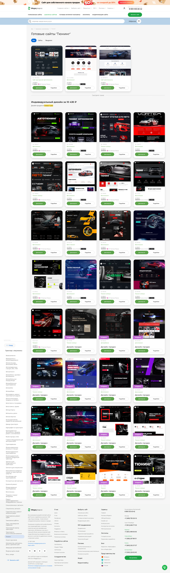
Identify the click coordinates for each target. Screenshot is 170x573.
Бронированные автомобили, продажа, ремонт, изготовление (13, 432)
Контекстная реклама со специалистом (84, 547)
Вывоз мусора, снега (12, 437)
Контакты (57, 526)
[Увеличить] (59, 68)
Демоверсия (39, 88)
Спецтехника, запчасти (13, 508)
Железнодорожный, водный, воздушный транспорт (12, 457)
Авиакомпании (10, 355)
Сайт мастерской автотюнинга (42, 80)
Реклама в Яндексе (106, 515)
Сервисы (110, 8)
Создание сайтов (63, 8)
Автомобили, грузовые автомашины (13, 375)
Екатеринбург (128, 550)
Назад (11, 345)
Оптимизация (81, 531)
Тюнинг (8, 536)
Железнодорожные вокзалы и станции (12, 448)
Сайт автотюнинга (107, 80)
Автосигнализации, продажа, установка (12, 399)
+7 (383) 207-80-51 (131, 539)
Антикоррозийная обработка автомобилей (13, 420)
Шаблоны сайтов (50, 14)
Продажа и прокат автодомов (11, 495)
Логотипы (86, 14)
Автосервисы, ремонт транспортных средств (13, 395)
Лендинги (48, 40)
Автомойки (9, 388)
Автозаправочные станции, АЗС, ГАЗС (12, 367)
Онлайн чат (104, 521)
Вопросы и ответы (59, 531)
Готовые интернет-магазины (69, 14)
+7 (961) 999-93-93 (131, 532)
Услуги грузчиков (11, 540)
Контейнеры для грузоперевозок (11, 477)
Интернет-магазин (59, 552)
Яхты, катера (10, 554)
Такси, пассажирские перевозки (12, 524)
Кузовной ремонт (11, 484)
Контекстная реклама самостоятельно (88, 551)
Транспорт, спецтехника (13, 351)
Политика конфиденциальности (37, 543)
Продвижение (82, 528)
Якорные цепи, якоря (12, 551)
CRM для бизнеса (105, 518)
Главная (103, 513)
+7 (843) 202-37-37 (131, 545)
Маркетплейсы (83, 563)
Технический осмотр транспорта (12, 528)
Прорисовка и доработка (108, 539)
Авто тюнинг (71, 244)
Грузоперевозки (11, 444)
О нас (55, 515)
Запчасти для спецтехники (14, 467)
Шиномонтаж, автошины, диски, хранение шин (14, 543)
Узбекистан (107, 562)
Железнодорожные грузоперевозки (12, 452)
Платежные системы (60, 537)
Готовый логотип (106, 536)
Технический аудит (83, 539)
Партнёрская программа (61, 563)
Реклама (101, 8)
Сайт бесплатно (58, 565)
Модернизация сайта (100, 14)
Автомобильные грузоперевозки (11, 384)
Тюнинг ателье (105, 146)
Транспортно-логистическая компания (14, 532)
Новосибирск (128, 536)
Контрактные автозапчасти (14, 481)
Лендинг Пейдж (58, 547)
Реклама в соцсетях (83, 554)
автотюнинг (139, 343)
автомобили (105, 343)
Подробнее (54, 88)
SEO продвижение (84, 525)
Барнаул (127, 529)
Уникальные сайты (35, 14)
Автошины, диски (11, 413)
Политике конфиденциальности (37, 566)
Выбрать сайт (75, 8)
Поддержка (57, 529)
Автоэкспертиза (11, 416)
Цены (55, 513)
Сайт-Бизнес (57, 550)
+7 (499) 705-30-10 (131, 518)
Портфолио (57, 518)
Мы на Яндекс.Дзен (106, 549)
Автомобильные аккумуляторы (11, 379)
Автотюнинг (71, 80)
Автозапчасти (10, 372)
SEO (94, 8)
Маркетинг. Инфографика (108, 546)
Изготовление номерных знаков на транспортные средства (14, 472)
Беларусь (106, 557)
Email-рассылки (105, 523)
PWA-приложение (106, 529)
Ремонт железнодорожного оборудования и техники (14, 500)
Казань (127, 543)
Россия (106, 565)
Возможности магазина (60, 534)
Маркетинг (86, 8)
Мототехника (10, 492)
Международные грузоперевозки (11, 488)
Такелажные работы (12, 520)
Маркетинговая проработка (85, 534)
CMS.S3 (56, 521)
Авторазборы (10, 391)
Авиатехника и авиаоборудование (12, 359)
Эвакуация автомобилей (13, 547)
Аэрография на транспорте (14, 427)
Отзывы (56, 523)
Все (34, 40)
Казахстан (107, 560)
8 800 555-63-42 (135, 9)
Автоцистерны (10, 410)
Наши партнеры (58, 560)
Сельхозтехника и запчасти (14, 505)
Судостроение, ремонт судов (13, 516)
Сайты (40, 40)
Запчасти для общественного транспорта (11, 463)
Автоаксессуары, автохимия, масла (11, 363)
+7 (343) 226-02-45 (131, 552)
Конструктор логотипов (107, 526)
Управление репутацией (84, 536)
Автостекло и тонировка (13, 403)
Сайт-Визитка (58, 544)
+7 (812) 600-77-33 (131, 525)
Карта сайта (31, 545)
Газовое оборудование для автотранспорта (14, 440)
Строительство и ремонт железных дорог (14, 512)
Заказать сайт (135, 14)
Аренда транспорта (12, 424)
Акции (80, 558)
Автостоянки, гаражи (12, 406)
